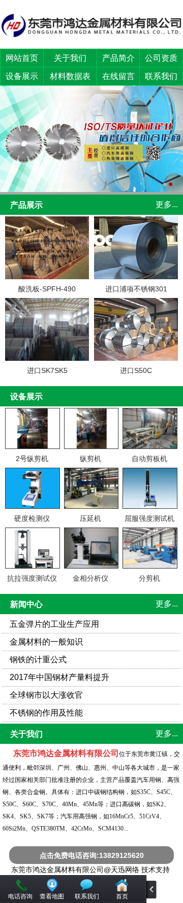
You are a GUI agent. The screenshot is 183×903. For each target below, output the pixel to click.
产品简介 (118, 58)
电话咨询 (20, 896)
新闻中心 (26, 604)
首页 (122, 896)
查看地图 (52, 896)
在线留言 (118, 76)
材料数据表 (70, 76)
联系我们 (161, 76)
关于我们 (70, 58)
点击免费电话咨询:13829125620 (92, 855)
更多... (167, 204)
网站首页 (22, 58)
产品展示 (26, 205)
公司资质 (161, 58)
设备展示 (22, 76)
